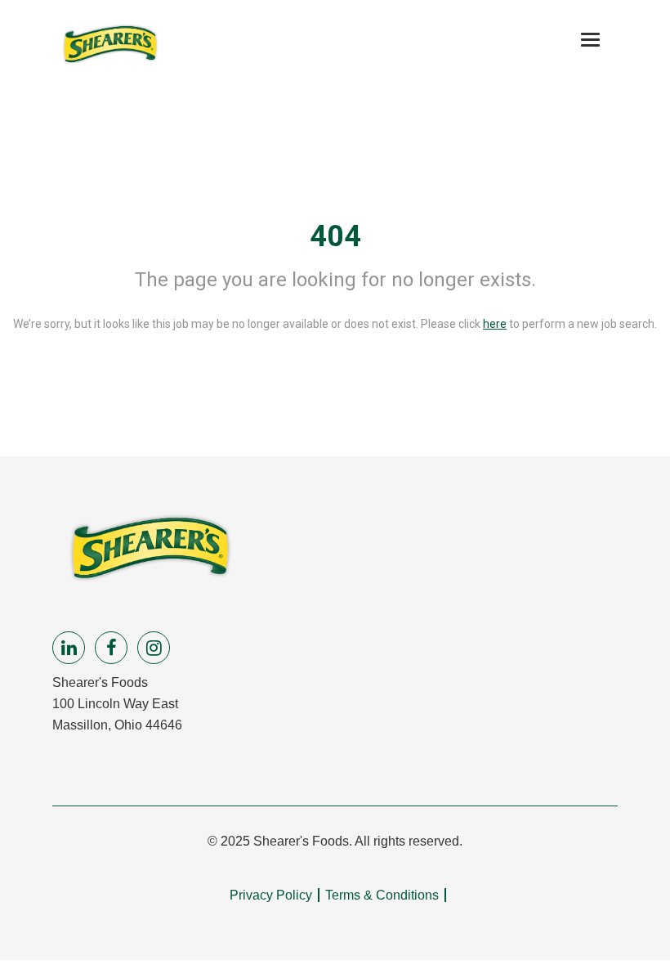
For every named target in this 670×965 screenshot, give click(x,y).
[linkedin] (68, 647)
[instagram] (153, 647)
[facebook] (111, 647)
